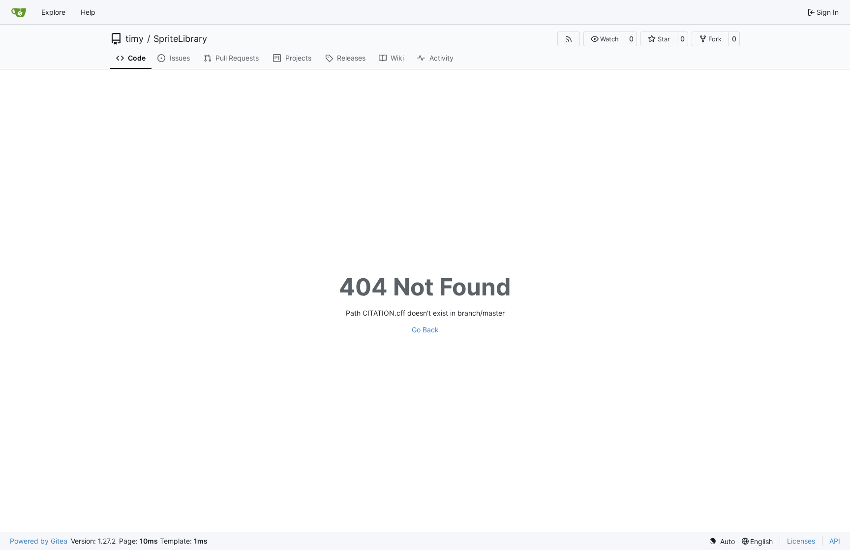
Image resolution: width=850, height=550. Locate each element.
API (834, 541)
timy (134, 39)
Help (88, 12)
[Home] (18, 12)
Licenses (801, 541)
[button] (604, 39)
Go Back (425, 329)
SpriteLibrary (180, 39)
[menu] (722, 541)
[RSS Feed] (568, 39)
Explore (53, 12)
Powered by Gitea (38, 541)
